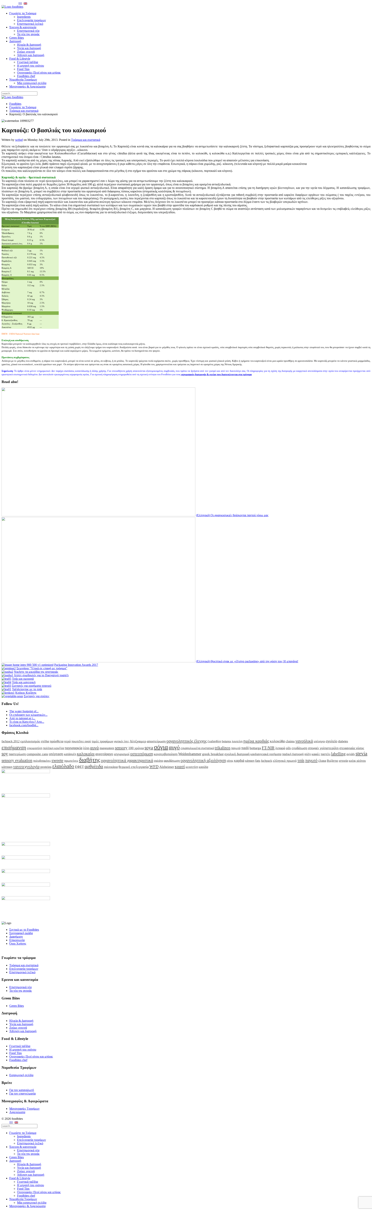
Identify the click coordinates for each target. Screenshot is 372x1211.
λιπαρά (280, 748)
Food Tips (23, 69)
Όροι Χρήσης (17, 943)
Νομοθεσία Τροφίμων (23, 79)
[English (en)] (25, 3)
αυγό (174, 747)
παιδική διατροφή (293, 754)
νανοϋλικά (304, 741)
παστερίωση (17, 754)
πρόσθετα (56, 741)
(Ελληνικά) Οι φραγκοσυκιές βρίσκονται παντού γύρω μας (232, 515)
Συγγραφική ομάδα (21, 933)
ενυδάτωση (299, 748)
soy (5, 753)
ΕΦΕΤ (79, 767)
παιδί (245, 748)
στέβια (45, 741)
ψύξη (307, 754)
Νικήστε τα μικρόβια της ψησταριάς (36, 671)
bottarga (255, 748)
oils (288, 748)
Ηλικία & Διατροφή (29, 44)
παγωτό (311, 760)
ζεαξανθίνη (214, 741)
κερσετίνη (192, 767)
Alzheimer (166, 767)
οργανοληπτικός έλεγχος (186, 741)
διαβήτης (89, 760)
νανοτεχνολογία (26, 766)
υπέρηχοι (319, 741)
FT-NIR (268, 747)
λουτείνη (237, 741)
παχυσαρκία (73, 748)
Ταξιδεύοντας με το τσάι (27, 689)
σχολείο (331, 741)
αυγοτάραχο (104, 754)
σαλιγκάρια (111, 767)
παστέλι (325, 754)
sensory (121, 747)
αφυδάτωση (172, 761)
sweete (57, 760)
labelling (338, 753)
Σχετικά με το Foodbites (24, 929)
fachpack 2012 (11, 741)
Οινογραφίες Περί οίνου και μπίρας (39, 72)
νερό (67, 741)
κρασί (180, 766)
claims (290, 741)
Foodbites (15, 103)
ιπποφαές (313, 748)
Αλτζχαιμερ (138, 741)
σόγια (161, 747)
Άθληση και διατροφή (30, 55)
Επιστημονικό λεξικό (30, 23)
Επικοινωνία (17, 940)
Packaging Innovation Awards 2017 (76, 664)
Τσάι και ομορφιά (23, 678)
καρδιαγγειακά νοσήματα (265, 754)
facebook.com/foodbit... (23, 725)
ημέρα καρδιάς (256, 740)
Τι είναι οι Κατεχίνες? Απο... (26, 721)
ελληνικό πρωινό (285, 761)
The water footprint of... (24, 711)
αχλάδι (350, 754)
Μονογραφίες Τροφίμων (24, 1108)
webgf (19, 139)
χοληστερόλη (329, 748)
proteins (46, 767)
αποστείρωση (156, 741)
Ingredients (24, 16)
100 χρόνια (136, 748)
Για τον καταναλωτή (21, 1090)
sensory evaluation (17, 760)
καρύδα (203, 767)
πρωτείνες (71, 761)
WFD (153, 766)
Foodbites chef (26, 76)
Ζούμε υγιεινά (26, 51)
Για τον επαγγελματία (22, 1093)
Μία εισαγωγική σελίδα (31, 83)
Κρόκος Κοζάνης (25, 692)
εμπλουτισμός (30, 741)
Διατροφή (15, 41)
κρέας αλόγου (357, 760)
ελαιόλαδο (63, 766)
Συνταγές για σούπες (36, 696)
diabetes (343, 741)
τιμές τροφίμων (102, 741)
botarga (226, 741)
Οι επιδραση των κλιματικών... (28, 714)
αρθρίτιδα (94, 766)
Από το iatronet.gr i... (22, 718)
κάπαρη (249, 760)
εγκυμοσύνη (34, 748)
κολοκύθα (277, 741)
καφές (316, 754)
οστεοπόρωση (141, 753)
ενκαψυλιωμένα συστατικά (197, 748)
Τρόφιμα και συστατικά (23, 110)
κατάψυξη (70, 754)
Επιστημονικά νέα (28, 30)
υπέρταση (56, 754)
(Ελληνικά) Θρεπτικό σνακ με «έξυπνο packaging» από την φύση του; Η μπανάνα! (247, 661)
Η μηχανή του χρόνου (30, 65)
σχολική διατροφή (237, 754)
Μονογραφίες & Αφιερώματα (27, 86)
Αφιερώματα (17, 1112)
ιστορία (343, 760)
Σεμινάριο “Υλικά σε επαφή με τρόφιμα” (41, 668)
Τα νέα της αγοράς (28, 34)
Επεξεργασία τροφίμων (31, 20)
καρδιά (239, 760)
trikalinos (222, 747)
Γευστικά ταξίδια (27, 62)
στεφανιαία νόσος (351, 748)
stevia (361, 753)
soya (149, 747)
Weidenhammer (189, 754)
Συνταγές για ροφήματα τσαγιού (31, 685)
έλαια (322, 761)
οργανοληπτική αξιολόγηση (203, 760)
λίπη (86, 748)
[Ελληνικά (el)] (20, 3)
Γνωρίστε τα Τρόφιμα (22, 13)
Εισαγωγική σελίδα (21, 1075)
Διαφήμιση (16, 936)
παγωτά (235, 748)
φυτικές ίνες (121, 741)
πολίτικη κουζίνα (53, 748)
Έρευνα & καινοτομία (22, 27)
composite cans (37, 754)
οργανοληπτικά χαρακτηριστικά (127, 760)
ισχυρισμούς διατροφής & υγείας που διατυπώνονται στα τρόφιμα (216, 374)
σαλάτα (158, 760)
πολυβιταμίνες (42, 760)
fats (257, 761)
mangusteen (107, 748)
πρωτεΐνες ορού (81, 741)
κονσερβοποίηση (165, 754)
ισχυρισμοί (121, 754)
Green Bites (16, 37)
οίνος (230, 760)
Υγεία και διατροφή (29, 48)
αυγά (94, 747)
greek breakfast (213, 754)
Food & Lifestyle (19, 58)
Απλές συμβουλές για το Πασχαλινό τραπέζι (41, 675)
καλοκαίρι (86, 753)
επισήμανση (14, 747)
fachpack (266, 760)
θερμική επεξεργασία (134, 767)
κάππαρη (7, 767)
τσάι (300, 760)
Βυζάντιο (332, 760)
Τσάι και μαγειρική (23, 682)
